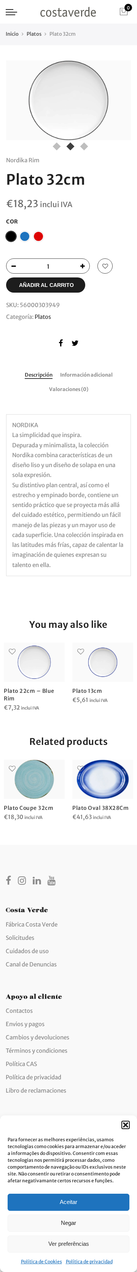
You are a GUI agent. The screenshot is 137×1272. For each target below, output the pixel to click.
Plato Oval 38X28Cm (100, 808)
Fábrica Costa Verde (31, 924)
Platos (34, 34)
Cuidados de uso (27, 951)
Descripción (39, 375)
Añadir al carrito (46, 285)
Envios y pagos (25, 1024)
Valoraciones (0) (68, 390)
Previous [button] (19, 102)
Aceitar (68, 1202)
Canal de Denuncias (31, 964)
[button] (125, 1125)
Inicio (12, 34)
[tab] (38, 375)
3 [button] (82, 145)
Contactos (19, 1010)
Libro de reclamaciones (36, 1090)
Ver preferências (68, 1243)
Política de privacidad (89, 1261)
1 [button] (55, 145)
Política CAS (21, 1064)
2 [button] (68, 145)
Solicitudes (20, 937)
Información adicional (86, 375)
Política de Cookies (41, 1261)
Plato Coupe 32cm (28, 808)
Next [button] (118, 102)
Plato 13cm (87, 690)
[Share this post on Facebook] (61, 344)
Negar (68, 1223)
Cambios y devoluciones (37, 1037)
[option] (68, 100)
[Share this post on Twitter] (75, 344)
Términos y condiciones (36, 1050)
